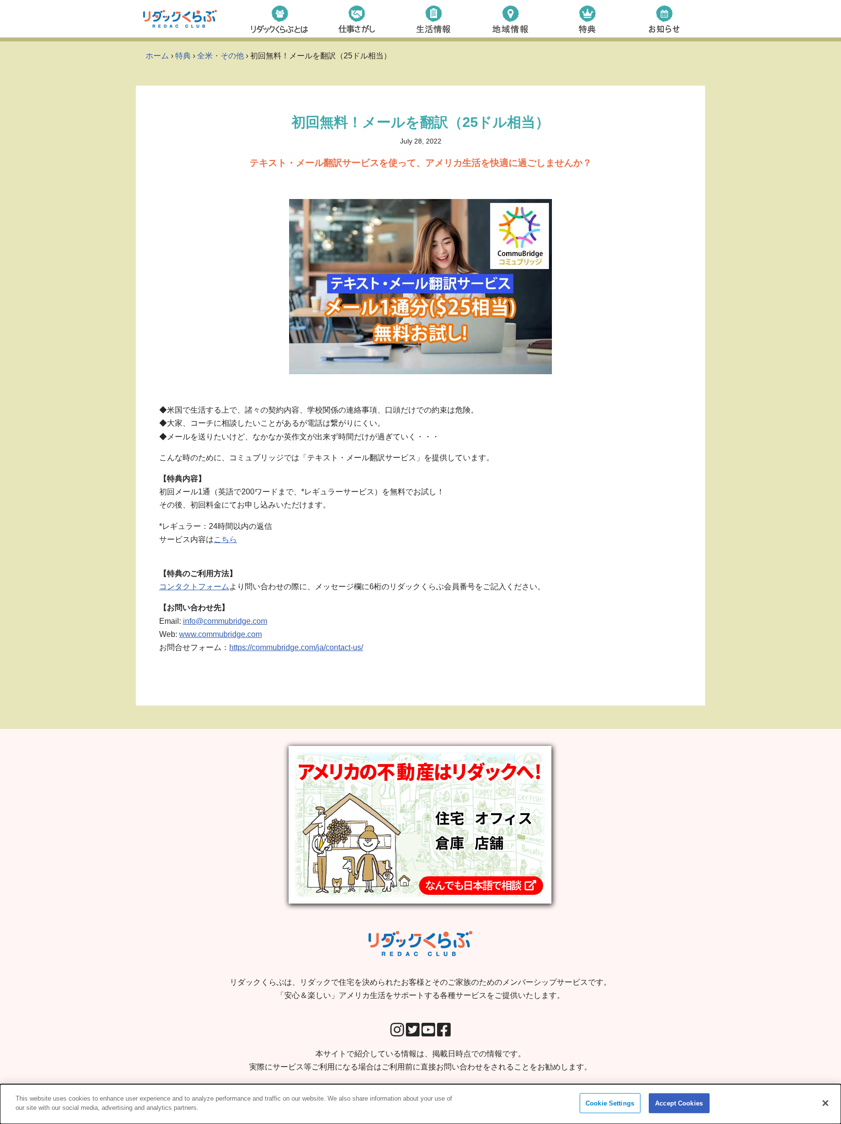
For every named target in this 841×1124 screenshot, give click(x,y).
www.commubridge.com (220, 634)
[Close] (825, 1103)
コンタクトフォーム (194, 586)
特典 (183, 56)
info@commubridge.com (225, 621)
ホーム (157, 56)
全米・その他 (220, 56)
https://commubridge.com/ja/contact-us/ (296, 647)
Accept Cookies (679, 1103)
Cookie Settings (609, 1103)
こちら (225, 539)
